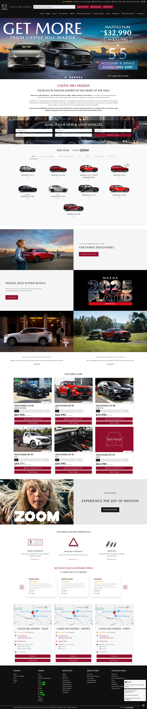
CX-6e (40, 682)
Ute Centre (115, 676)
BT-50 (39, 694)
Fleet (108, 13)
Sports (15, 680)
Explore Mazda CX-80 (88, 254)
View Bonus (11, 297)
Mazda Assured (67, 686)
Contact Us (141, 13)
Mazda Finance (67, 684)
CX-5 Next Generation (44, 678)
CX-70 (40, 686)
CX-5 (39, 680)
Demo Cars (66, 680)
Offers (72, 13)
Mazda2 (40, 698)
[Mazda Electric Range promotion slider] (81, 77)
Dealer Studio (129, 707)
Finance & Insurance (84, 13)
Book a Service (108, 7)
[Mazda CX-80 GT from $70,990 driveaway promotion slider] (70, 77)
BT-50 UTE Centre (128, 13)
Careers (114, 682)
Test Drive (65, 692)
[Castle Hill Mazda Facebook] (142, 1)
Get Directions (32, 660)
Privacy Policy (115, 688)
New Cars (65, 678)
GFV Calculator (67, 688)
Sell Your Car (66, 690)
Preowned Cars (67, 682)
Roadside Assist (91, 682)
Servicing (89, 674)
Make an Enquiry (96, 7)
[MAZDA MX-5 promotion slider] (79, 77)
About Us (115, 13)
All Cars (65, 676)
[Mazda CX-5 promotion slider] (72, 77)
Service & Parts (98, 13)
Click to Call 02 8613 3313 (34, 419)
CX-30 (40, 676)
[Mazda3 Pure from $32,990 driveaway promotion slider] (67, 77)
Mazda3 (40, 700)
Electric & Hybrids (19, 676)
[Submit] (35, 7)
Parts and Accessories (93, 676)
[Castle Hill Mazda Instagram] (144, 1)
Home (42, 13)
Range (48, 13)
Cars (15, 682)
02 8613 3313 (118, 1)
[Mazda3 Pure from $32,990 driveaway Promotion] (73, 48)
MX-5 (39, 696)
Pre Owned (63, 13)
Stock (55, 13)
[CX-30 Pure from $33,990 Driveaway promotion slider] (65, 77)
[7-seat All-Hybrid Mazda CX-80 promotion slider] (74, 77)
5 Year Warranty (91, 680)
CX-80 (40, 688)
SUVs (15, 674)
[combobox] (54, 7)
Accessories (90, 678)
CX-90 (40, 690)
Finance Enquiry (32, 423)
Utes (15, 678)
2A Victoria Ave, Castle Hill (102, 1)
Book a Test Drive (83, 7)
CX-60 (40, 684)
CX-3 (39, 674)
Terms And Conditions (118, 686)
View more (31, 590)
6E (38, 692)
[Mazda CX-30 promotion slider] (77, 77)
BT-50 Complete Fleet (118, 678)
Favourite (44, 403)
